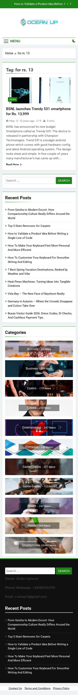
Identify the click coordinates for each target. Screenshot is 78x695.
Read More (12, 164)
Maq (11, 121)
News (12, 99)
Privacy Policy (61, 688)
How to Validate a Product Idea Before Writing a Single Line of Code (38, 4)
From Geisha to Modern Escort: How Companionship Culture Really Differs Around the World (39, 214)
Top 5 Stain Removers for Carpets (29, 226)
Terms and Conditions (37, 688)
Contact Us (15, 688)
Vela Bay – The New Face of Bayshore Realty (36, 293)
